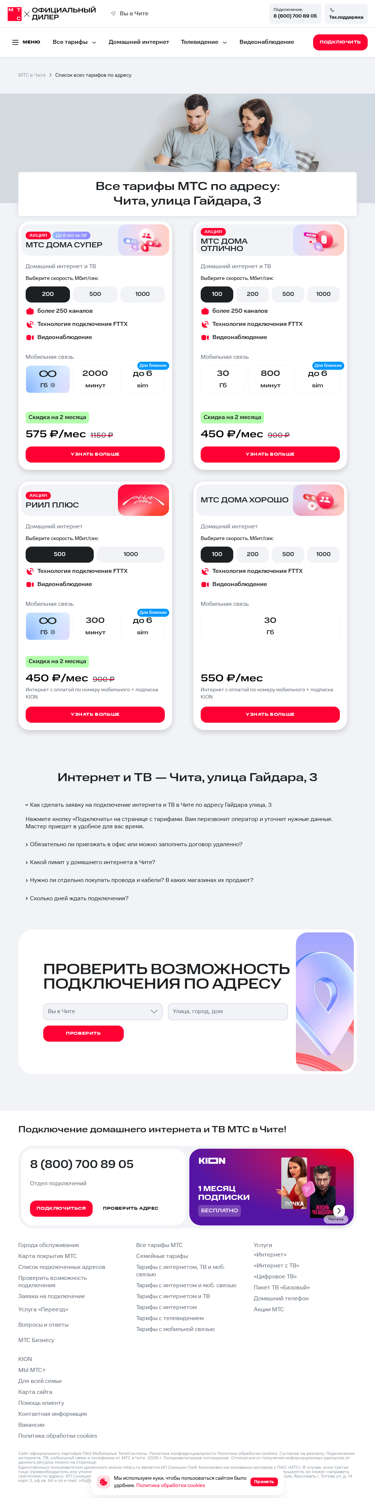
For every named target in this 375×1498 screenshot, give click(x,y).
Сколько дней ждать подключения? (79, 898)
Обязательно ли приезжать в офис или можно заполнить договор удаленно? (136, 844)
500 (95, 294)
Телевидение (199, 42)
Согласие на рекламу (301, 1453)
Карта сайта (35, 1392)
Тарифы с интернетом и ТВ (173, 1296)
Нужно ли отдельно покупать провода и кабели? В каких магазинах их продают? (141, 880)
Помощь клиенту (41, 1403)
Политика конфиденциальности (182, 1453)
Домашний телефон (281, 1298)
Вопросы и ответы (43, 1325)
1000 (142, 294)
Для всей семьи (40, 1381)
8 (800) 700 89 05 (295, 16)
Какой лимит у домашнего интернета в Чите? (92, 862)
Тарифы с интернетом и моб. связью (186, 1285)
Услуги (263, 1245)
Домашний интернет (139, 42)
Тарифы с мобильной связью (175, 1329)
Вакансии (31, 1425)
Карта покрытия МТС (47, 1256)
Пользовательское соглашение (196, 1458)
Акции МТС (269, 1309)
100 (217, 294)
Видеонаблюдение (267, 42)
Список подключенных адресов (61, 1267)
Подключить (92, 819)
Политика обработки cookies (57, 1436)
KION (25, 1359)
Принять (264, 1481)
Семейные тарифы (162, 1256)
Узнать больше (95, 454)
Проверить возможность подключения (52, 1282)
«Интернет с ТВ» (276, 1265)
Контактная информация (52, 1414)
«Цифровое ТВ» (275, 1276)
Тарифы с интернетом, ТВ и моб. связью (180, 1271)
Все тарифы (70, 42)
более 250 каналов (65, 311)
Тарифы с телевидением (170, 1318)
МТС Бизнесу (36, 1340)
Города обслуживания (48, 1245)
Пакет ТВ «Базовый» (282, 1287)
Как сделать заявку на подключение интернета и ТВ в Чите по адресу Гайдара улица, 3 (151, 805)
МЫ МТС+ (32, 1370)
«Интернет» (270, 1254)
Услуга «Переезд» (43, 1309)
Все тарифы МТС (159, 1245)
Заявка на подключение (51, 1296)
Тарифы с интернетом (166, 1307)
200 (48, 294)
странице (86, 1462)
